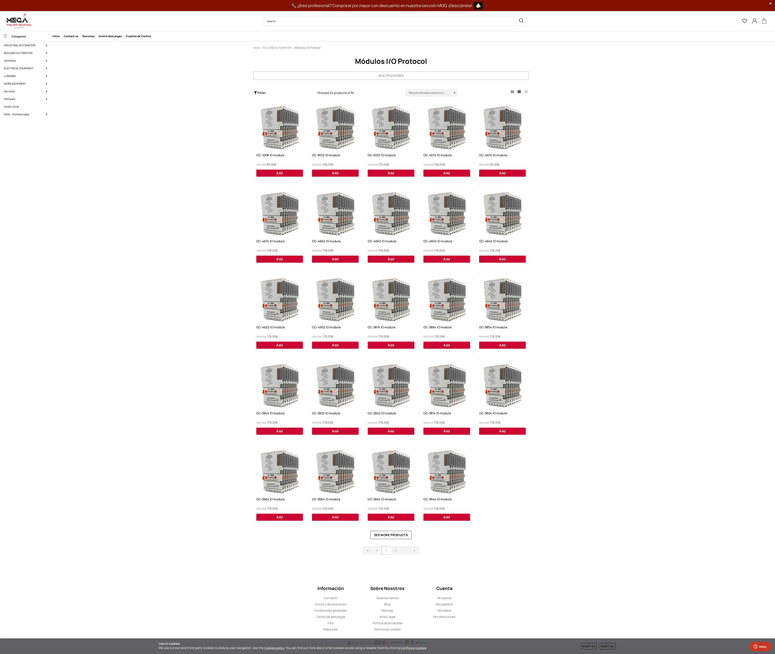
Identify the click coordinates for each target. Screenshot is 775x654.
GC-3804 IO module (493, 413)
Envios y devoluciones (330, 604)
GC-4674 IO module (437, 155)
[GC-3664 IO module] (279, 472)
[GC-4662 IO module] (335, 214)
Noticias (387, 610)
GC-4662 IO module (326, 241)
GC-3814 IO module (437, 413)
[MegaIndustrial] (18, 21)
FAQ (331, 623)
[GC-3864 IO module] (446, 300)
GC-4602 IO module (326, 327)
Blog (387, 604)
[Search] (521, 21)
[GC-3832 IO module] (335, 386)
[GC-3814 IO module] (446, 386)
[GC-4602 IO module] (335, 300)
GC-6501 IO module (382, 155)
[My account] (754, 21)
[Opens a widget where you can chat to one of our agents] (760, 647)
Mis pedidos (444, 604)
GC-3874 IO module (382, 327)
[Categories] (25, 36)
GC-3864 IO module (437, 327)
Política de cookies (387, 629)
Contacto (330, 598)
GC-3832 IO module (326, 413)
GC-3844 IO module (270, 413)
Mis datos (444, 610)
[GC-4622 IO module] (279, 300)
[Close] (770, 3)
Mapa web (331, 629)
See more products (391, 535)
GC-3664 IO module (270, 499)
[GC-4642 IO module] (502, 214)
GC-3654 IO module (382, 499)
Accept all (589, 646)
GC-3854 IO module (493, 327)
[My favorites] (744, 21)
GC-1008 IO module (270, 155)
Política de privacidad (387, 623)
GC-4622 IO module (270, 327)
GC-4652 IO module (437, 241)
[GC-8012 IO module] (335, 128)
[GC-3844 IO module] (279, 386)
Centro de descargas (330, 617)
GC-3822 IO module (382, 413)
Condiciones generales (330, 610)
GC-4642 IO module (493, 241)
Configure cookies (413, 648)
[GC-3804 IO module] (502, 386)
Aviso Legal (387, 617)
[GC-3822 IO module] (391, 386)
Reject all (607, 646)
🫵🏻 (478, 5)
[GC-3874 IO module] (391, 300)
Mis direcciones (444, 617)
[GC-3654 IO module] (391, 472)
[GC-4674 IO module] (446, 128)
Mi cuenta (444, 598)
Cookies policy (274, 648)
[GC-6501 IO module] (391, 128)
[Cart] (764, 21)
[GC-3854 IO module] (502, 300)
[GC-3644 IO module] (446, 472)
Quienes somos (387, 598)
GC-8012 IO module (326, 155)
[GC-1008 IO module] (279, 128)
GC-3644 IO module (437, 499)
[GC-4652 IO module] (446, 214)
